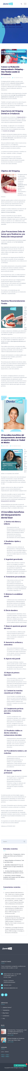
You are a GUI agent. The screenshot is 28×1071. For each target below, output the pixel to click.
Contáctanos (6, 1015)
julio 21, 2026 (10, 1035)
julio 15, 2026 (10, 1041)
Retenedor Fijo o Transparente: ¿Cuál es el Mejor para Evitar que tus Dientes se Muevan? (14, 856)
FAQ (4, 1018)
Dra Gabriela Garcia (18, 77)
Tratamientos (6, 1010)
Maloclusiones (12, 51)
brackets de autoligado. (9, 131)
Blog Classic (6, 1013)
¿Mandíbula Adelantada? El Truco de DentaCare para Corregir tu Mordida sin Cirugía (13, 866)
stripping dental (21, 117)
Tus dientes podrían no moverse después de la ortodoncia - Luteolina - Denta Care (15, 900)
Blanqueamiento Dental (17, 398)
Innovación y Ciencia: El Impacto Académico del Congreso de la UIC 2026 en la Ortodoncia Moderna (13, 877)
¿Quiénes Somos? (7, 1007)
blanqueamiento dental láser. (8, 501)
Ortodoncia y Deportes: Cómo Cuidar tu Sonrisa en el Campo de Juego (14, 923)
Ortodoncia (20, 51)
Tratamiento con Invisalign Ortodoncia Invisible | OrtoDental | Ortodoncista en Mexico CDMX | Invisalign (14, 929)
